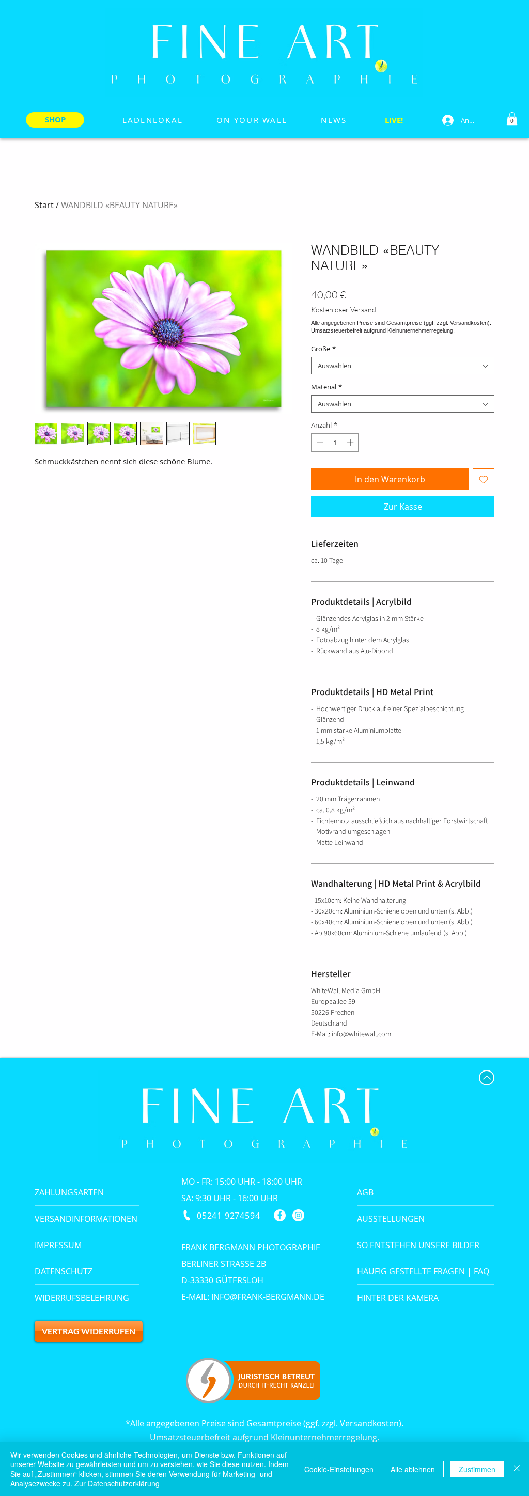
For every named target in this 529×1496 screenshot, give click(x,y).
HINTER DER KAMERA (398, 1297)
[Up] (486, 1077)
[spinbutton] (335, 442)
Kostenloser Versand (343, 309)
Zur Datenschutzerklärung (117, 1483)
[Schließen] (516, 1469)
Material (326, 387)
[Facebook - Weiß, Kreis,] (280, 1215)
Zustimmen (477, 1469)
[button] (512, 118)
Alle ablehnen (413, 1469)
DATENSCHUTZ (63, 1271)
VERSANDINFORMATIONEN (86, 1218)
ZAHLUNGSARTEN (69, 1192)
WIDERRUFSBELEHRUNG (82, 1297)
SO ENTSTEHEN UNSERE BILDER (418, 1245)
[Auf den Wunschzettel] (483, 479)
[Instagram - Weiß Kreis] (298, 1215)
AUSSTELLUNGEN (391, 1218)
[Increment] (351, 442)
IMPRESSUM (58, 1245)
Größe (323, 348)
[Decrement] (319, 442)
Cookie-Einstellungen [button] (339, 1469)
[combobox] (402, 365)
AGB (365, 1192)
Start (44, 205)
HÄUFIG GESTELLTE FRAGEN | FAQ (423, 1271)
